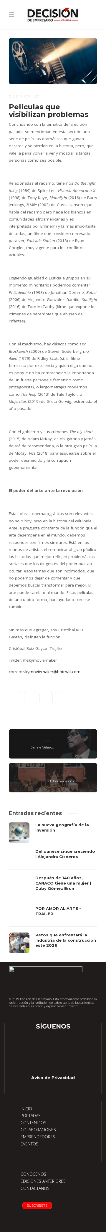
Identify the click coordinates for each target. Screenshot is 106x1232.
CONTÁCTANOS (35, 1188)
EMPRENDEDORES (38, 1137)
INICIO (26, 1109)
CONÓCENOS (33, 1174)
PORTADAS (31, 1115)
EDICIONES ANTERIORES (43, 1181)
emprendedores (56, 775)
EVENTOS (29, 1144)
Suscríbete (37, 1205)
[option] (53, 887)
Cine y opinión (26, 97)
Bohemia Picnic (61, 781)
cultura (40, 741)
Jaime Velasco (42, 747)
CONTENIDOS (33, 1122)
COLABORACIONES (38, 1129)
